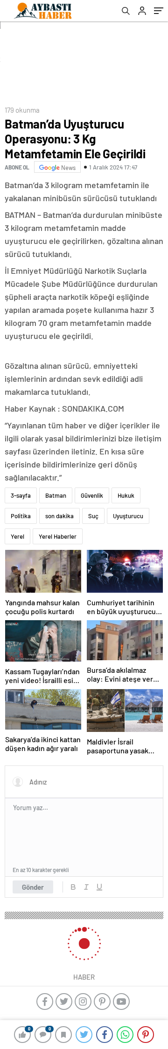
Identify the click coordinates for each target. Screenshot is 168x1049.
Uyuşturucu (128, 516)
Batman (55, 495)
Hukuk (126, 495)
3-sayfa (21, 495)
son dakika (59, 516)
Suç (93, 516)
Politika (21, 516)
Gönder (33, 887)
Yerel (17, 536)
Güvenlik (92, 495)
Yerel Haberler (58, 536)
